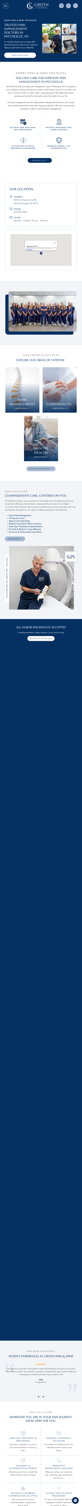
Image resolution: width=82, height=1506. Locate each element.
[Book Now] (68, 5)
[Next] (43, 1396)
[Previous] (38, 1396)
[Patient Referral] (75, 5)
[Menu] (5, 5)
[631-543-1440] (61, 5)
